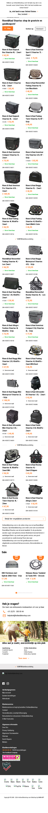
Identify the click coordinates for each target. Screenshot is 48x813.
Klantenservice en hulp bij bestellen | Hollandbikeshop (20, 707)
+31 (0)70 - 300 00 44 (15, 611)
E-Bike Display (28, 652)
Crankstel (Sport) (7, 650)
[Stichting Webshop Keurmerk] (11, 758)
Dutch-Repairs (7, 739)
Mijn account (6, 693)
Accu (25, 650)
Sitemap (5, 736)
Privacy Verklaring (8, 730)
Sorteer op (29, 29)
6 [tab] (23, 592)
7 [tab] (24, 592)
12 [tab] (31, 592)
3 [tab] (19, 592)
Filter (9, 28)
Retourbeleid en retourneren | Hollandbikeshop (17, 716)
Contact (5, 710)
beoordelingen (19, 750)
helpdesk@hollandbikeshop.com (19, 615)
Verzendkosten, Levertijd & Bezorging (14, 713)
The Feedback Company (9, 752)
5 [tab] (22, 592)
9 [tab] (27, 592)
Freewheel (5, 654)
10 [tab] (29, 592)
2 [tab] (17, 592)
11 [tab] (30, 592)
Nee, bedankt (22, 14)
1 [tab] (16, 592)
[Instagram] (8, 683)
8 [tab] (26, 592)
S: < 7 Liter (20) (12, 169)
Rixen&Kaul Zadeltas (12, 22)
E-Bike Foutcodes (8, 719)
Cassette (5, 652)
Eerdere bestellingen (9, 696)
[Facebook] (3, 683)
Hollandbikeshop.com (24, 797)
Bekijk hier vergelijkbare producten (17, 519)
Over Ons (5, 727)
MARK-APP (41, 797)
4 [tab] (20, 592)
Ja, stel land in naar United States (22, 11)
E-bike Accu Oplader (30, 654)
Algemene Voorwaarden (10, 733)
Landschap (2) (12, 135)
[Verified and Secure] (6, 766)
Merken (4, 742)
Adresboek (6, 698)
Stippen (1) (11, 132)
